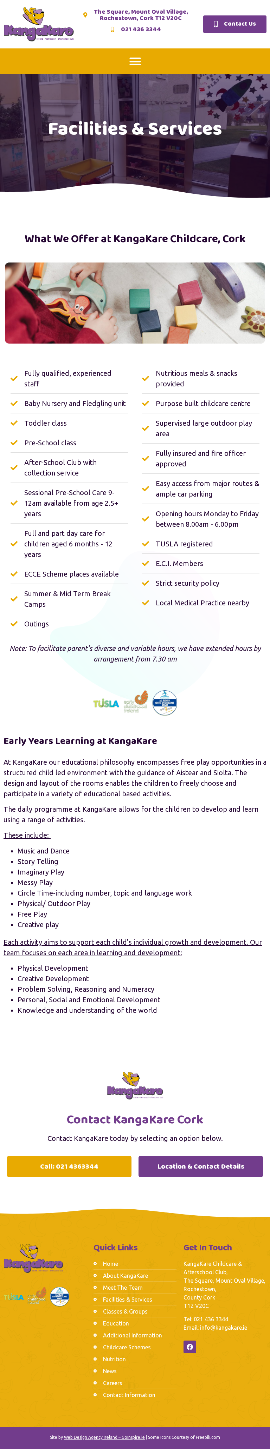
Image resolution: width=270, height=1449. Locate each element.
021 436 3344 (211, 1319)
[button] (135, 61)
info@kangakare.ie (223, 1327)
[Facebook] (190, 1347)
